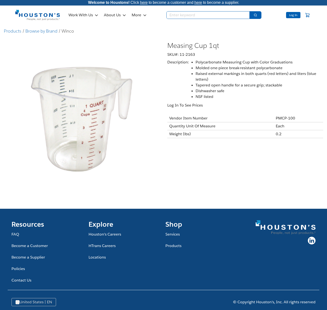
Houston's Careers (105, 234)
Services (172, 234)
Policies (18, 268)
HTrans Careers (102, 245)
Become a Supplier (28, 257)
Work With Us (80, 14)
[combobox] (206, 15)
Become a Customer (29, 245)
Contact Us (21, 280)
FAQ (15, 234)
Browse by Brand (41, 31)
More (136, 14)
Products (12, 31)
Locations (97, 257)
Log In (293, 15)
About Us (112, 14)
